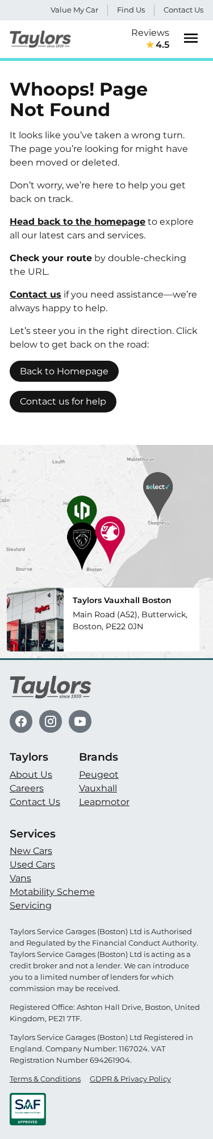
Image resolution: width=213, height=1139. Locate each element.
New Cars (31, 850)
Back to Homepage (64, 371)
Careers (27, 788)
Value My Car (74, 9)
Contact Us (183, 9)
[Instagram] (50, 721)
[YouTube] (80, 721)
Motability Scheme (52, 891)
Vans (20, 878)
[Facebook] (21, 721)
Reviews (150, 38)
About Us (31, 774)
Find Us (131, 9)
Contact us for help (63, 401)
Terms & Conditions (45, 1078)
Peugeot (99, 774)
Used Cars (32, 864)
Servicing (31, 905)
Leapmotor (104, 802)
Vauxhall (98, 788)
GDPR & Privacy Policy (130, 1078)
